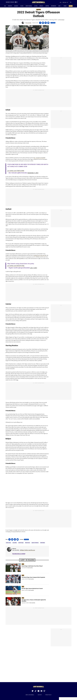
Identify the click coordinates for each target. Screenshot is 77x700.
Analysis (38, 9)
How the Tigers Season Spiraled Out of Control (32, 588)
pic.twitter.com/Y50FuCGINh (15, 171)
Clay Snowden (28, 22)
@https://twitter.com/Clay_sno (27, 550)
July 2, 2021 (33, 268)
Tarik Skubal (42, 542)
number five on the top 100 (40, 255)
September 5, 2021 (33, 173)
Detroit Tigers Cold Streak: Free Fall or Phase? (32, 566)
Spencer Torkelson (35, 542)
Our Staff (40, 694)
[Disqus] (38, 664)
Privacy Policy (48, 694)
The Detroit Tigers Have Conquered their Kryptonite (33, 577)
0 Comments (53, 22)
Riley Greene (27, 542)
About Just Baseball (30, 694)
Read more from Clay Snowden (18, 553)
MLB (23, 564)
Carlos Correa (8, 542)
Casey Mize (15, 542)
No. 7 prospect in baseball (39, 157)
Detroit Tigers (20, 542)
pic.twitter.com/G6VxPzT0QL (16, 266)
